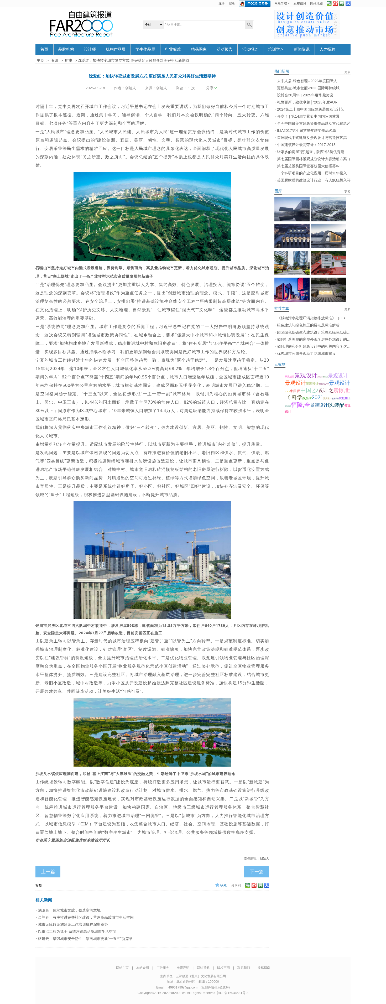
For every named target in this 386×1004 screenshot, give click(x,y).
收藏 (223, 885)
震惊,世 (342, 390)
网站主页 (122, 968)
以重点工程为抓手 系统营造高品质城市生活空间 (77, 931)
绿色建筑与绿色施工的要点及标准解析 (308, 325)
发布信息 (300, 3)
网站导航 (280, 3)
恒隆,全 (300, 405)
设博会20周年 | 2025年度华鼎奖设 (305, 95)
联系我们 (243, 968)
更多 (347, 72)
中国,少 (309, 390)
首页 (44, 49)
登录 (232, 3)
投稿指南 (264, 968)
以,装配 (336, 405)
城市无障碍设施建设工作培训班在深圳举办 (73, 924)
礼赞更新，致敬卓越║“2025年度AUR (307, 102)
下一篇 (257, 871)
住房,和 (287, 391)
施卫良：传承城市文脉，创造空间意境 (69, 910)
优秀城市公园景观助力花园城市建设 (306, 353)
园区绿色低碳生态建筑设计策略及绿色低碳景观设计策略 (314, 332)
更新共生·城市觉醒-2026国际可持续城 (308, 88)
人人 (348, 3)
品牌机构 (66, 49)
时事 (68, 60)
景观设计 (289, 376)
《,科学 (293, 397)
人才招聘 (327, 49)
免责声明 (183, 968)
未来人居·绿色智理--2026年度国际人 (307, 81)
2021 (317, 397)
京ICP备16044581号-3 (232, 993)
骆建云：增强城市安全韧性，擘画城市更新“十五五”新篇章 (85, 939)
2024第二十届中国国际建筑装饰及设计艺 (310, 109)
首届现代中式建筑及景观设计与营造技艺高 (312, 138)
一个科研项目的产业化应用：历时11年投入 (312, 173)
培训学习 (276, 49)
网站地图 (316, 3)
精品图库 (199, 49)
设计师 (90, 49)
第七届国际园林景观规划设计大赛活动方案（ (314, 159)
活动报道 (250, 49)
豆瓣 (341, 3)
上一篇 (48, 871)
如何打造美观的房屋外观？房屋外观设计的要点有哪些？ (314, 339)
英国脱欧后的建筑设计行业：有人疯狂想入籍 (314, 180)
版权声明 (223, 968)
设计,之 (326, 390)
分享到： (237, 885)
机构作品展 (116, 49)
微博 (335, 3)
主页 (40, 60)
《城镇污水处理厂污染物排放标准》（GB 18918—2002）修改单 (314, 318)
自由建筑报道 (81, 24)
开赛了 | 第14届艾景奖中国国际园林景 (308, 116)
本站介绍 (142, 968)
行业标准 (173, 49)
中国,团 (295, 391)
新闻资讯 (302, 49)
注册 (221, 3)
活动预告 (224, 49)
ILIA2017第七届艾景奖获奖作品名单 (306, 130)
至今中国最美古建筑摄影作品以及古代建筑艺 (314, 123)
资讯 (54, 60)
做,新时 (307, 398)
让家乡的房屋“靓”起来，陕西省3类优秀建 (310, 152)
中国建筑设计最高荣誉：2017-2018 (306, 145)
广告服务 (163, 968)
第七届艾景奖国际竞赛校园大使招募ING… (311, 166)
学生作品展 (145, 49)
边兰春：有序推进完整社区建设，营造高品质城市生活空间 (86, 917)
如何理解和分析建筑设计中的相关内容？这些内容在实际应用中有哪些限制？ (314, 346)
